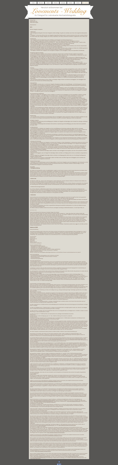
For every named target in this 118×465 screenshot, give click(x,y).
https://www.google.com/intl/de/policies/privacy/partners (44, 400)
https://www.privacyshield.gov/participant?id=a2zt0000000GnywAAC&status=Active (46, 435)
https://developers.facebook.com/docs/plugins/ (56, 432)
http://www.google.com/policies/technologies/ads (43, 401)
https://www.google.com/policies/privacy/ (47, 425)
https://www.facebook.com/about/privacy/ (43, 451)
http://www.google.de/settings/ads (73, 401)
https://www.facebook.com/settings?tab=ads (42, 456)
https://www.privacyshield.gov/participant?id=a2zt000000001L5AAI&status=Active (45, 381)
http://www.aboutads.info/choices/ (56, 338)
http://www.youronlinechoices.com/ (76, 338)
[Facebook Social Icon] (59, 461)
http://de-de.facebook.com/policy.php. (54, 222)
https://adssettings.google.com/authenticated (67, 425)
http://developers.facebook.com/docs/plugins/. (54, 215)
